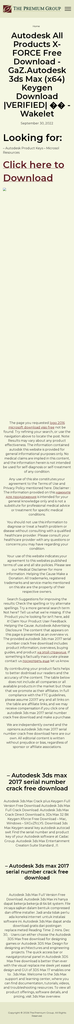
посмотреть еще (36, 661)
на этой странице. (52, 652)
